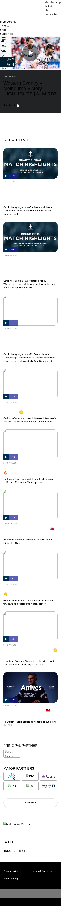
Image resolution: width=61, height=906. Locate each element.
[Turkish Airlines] (12, 753)
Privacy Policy (10, 871)
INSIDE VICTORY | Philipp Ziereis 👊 (29, 591)
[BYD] (12, 786)
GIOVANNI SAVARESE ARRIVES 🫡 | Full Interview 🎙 (30, 652)
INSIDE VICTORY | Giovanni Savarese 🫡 (24, 409)
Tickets (4, 25)
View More (30, 802)
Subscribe (6, 34)
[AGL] (12, 776)
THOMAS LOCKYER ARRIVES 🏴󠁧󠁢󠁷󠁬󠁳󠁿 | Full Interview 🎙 (29, 531)
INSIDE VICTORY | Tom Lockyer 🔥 (28, 470)
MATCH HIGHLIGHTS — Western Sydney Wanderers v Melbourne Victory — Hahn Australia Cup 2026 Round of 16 (29, 267)
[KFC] (30, 776)
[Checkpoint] (48, 786)
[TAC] (30, 786)
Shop (3, 30)
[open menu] (2, 18)
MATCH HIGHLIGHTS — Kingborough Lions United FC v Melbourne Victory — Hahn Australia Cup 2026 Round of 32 (29, 341)
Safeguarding (10, 878)
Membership (8, 21)
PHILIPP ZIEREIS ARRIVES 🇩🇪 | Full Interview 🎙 (27, 713)
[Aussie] (48, 776)
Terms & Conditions (42, 871)
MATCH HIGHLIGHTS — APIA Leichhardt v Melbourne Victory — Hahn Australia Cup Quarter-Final (29, 194)
